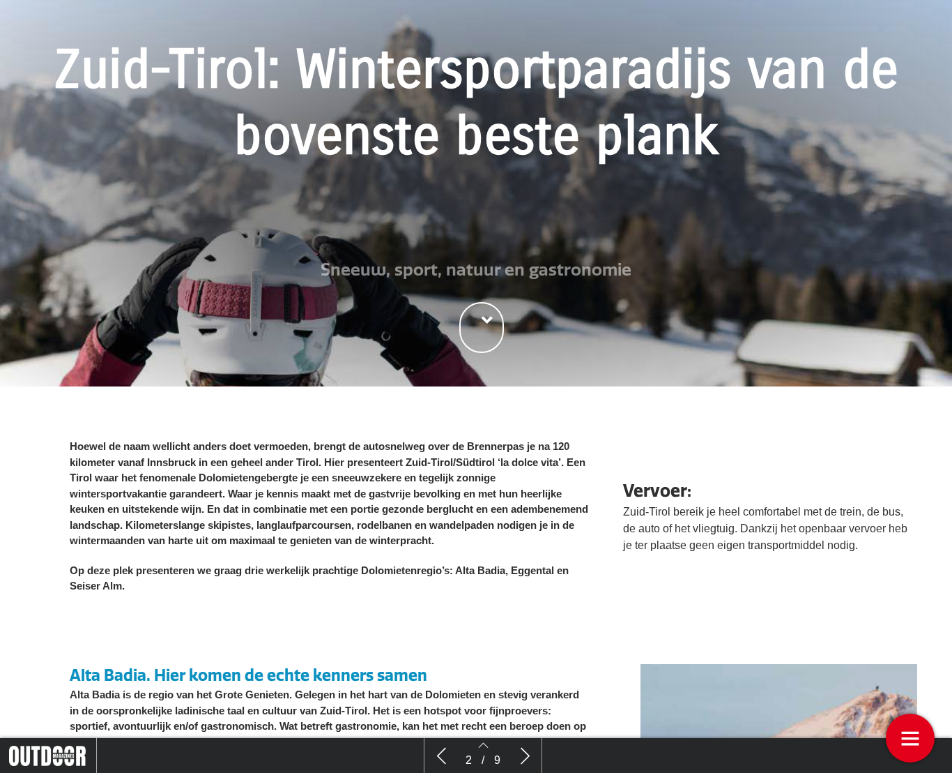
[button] (481, 327)
